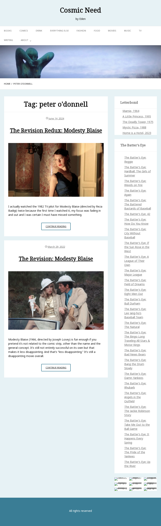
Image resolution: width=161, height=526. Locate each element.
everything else (59, 30)
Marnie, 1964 (131, 111)
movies (112, 30)
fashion (81, 30)
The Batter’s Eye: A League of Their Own (136, 261)
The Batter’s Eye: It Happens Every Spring (136, 438)
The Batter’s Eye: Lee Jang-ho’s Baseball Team (135, 313)
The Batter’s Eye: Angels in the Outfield (135, 397)
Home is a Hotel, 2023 (137, 133)
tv (140, 30)
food (97, 30)
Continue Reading (58, 227)
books (8, 30)
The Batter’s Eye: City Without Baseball (135, 233)
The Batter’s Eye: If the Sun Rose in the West (136, 247)
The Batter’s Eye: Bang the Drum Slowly (135, 364)
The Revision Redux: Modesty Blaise (56, 130)
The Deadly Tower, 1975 (138, 122)
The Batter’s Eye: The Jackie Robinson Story (137, 411)
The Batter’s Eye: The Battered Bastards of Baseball (137, 204)
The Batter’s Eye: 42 (137, 214)
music (127, 30)
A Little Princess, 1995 (137, 116)
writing (8, 40)
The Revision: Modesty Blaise (56, 258)
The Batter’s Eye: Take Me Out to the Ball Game (137, 425)
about (24, 40)
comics (23, 30)
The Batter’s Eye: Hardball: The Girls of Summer (137, 171)
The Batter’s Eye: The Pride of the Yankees (135, 452)
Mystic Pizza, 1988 (134, 127)
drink (39, 30)
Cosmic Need (80, 10)
